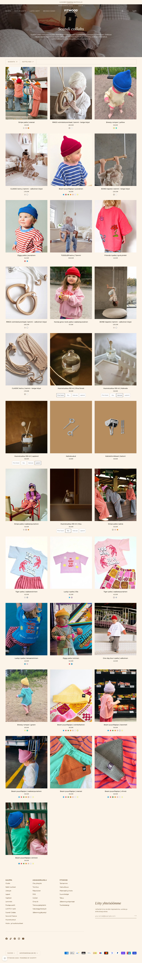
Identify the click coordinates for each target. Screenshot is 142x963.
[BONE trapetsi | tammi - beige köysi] (115, 160)
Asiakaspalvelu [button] (40, 880)
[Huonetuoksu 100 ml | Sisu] (71, 495)
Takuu (62, 898)
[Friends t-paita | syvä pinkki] (115, 226)
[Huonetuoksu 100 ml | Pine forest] (71, 359)
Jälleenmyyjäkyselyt (39, 912)
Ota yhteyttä (37, 883)
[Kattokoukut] (71, 427)
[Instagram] (19, 939)
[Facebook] (7, 939)
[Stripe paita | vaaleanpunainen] (26, 495)
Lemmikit (9, 902)
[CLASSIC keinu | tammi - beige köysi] (26, 359)
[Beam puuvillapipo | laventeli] (115, 695)
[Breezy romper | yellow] (115, 93)
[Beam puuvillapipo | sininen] (26, 828)
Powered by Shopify (28, 958)
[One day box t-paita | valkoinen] (115, 629)
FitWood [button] (64, 880)
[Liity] (134, 916)
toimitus (70, 2)
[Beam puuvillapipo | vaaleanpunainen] (26, 762)
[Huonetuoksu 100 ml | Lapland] (26, 427)
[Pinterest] (15, 939)
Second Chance (11, 916)
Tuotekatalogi (64, 905)
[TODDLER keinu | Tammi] (71, 226)
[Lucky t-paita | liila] (71, 562)
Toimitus (36, 887)
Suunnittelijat (64, 894)
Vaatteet (9, 898)
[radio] (24, 128)
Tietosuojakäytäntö (39, 905)
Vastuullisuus (64, 887)
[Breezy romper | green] (26, 695)
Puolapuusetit (10, 905)
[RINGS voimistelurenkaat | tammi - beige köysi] (71, 93)
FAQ (34, 894)
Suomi (80, 5)
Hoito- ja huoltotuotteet (14, 923)
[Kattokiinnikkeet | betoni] (115, 427)
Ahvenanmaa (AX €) (65, 5)
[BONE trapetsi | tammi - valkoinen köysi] (115, 293)
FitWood (11, 958)
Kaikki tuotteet (11, 887)
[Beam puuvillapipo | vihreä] (115, 762)
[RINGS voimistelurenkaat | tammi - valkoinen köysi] (26, 293)
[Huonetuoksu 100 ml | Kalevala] (115, 359)
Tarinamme (64, 883)
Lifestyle (8, 891)
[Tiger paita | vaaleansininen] (26, 562)
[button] (9, 11)
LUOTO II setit (11, 909)
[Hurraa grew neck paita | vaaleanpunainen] (71, 293)
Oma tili (35, 902)
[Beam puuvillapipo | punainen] (71, 160)
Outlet (8, 883)
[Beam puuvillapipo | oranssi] (71, 762)
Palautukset (37, 891)
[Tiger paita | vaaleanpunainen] (115, 562)
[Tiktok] (11, 939)
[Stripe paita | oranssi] (26, 93)
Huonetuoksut (11, 920)
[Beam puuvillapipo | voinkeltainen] (71, 695)
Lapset (8, 894)
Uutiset (35, 898)
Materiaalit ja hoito (66, 891)
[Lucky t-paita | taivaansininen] (26, 629)
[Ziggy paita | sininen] (71, 629)
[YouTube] (23, 939)
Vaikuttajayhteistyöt (39, 909)
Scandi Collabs (11, 912)
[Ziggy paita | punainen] (26, 226)
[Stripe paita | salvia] (115, 495)
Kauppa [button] (9, 880)
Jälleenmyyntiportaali (67, 902)
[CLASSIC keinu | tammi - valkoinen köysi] (26, 160)
